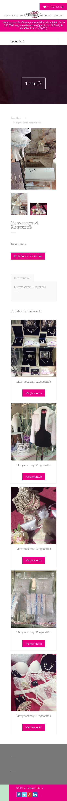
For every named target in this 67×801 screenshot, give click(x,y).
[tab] (22, 278)
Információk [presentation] (22, 278)
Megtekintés (34, 393)
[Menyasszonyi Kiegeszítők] (33, 159)
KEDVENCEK (55, 7)
